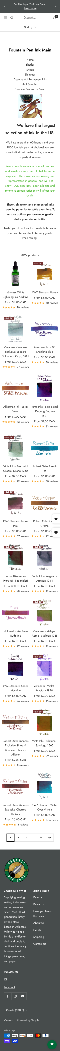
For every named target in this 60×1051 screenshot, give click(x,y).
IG (5, 979)
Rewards (38, 904)
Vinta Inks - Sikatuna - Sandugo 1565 (44, 743)
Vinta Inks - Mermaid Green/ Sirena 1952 (15, 468)
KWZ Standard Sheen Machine (15, 688)
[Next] (50, 837)
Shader (30, 65)
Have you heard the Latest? (42, 913)
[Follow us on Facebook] (8, 996)
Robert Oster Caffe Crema (44, 523)
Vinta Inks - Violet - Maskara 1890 (45, 688)
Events (37, 930)
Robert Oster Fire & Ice (44, 468)
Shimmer (30, 74)
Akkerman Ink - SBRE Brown (15, 409)
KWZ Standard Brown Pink (15, 523)
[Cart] (54, 17)
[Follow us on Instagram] (15, 996)
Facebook (9, 987)
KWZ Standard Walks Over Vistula (44, 807)
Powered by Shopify (28, 1020)
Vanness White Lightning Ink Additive (15, 294)
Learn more (30, 8)
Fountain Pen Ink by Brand (30, 89)
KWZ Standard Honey (45, 292)
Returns (37, 897)
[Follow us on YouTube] (22, 996)
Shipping (38, 937)
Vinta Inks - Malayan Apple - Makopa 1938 (45, 633)
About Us (38, 923)
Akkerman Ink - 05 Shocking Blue (44, 349)
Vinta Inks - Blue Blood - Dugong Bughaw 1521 (44, 411)
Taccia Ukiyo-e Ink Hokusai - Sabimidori (15, 578)
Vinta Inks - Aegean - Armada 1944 (44, 578)
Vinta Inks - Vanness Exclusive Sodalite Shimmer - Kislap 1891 (15, 351)
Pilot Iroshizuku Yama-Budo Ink (15, 633)
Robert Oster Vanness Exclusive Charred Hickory (15, 809)
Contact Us (39, 944)
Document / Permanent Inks (30, 79)
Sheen (30, 70)
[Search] (11, 17)
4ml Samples (30, 84)
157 (42, 837)
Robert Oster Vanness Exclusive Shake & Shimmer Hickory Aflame (15, 748)
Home (30, 60)
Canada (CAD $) (15, 1010)
